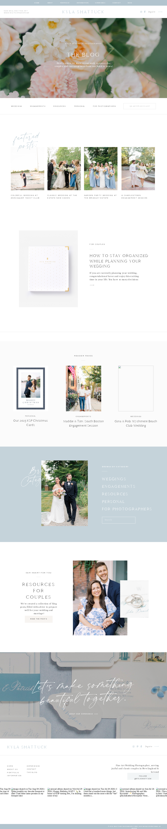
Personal (30, 416)
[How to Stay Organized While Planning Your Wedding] (48, 268)
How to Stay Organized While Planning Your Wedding (119, 261)
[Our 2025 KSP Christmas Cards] (30, 388)
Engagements (83, 416)
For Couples (97, 244)
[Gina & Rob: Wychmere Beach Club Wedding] (136, 388)
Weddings (136, 416)
